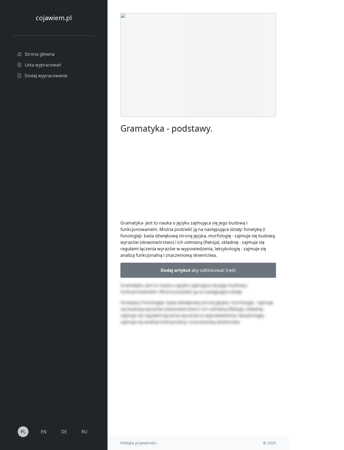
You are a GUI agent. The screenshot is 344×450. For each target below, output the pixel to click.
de (64, 432)
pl (23, 432)
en (43, 432)
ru (84, 432)
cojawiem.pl (54, 17)
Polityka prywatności (138, 442)
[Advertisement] (198, 177)
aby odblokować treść (198, 270)
